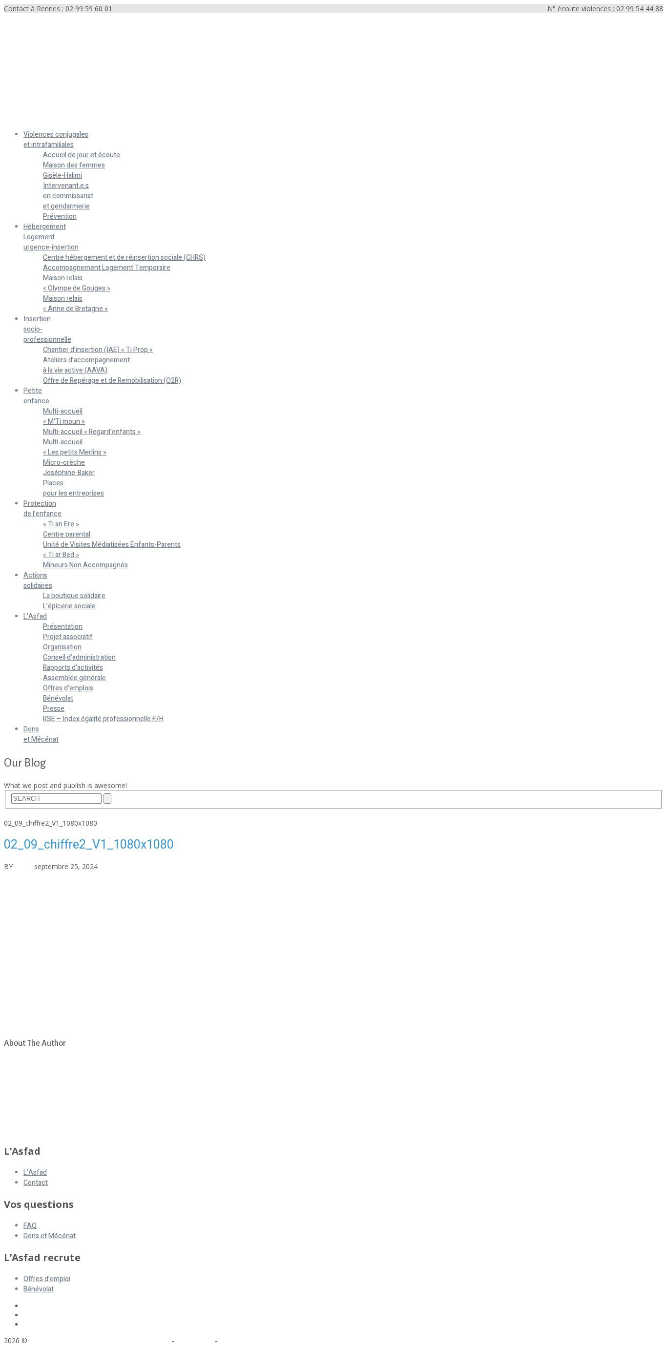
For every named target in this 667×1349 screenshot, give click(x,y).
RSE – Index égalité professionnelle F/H (103, 719)
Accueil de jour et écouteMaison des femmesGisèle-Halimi (81, 165)
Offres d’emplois (68, 688)
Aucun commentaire (132, 866)
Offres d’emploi (46, 1279)
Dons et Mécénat (41, 734)
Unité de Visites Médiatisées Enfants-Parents (112, 545)
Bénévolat (58, 698)
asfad (23, 866)
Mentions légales (143, 1340)
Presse (53, 709)
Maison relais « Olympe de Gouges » (76, 283)
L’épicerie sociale (69, 606)
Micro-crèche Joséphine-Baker (69, 467)
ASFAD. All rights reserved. (72, 1340)
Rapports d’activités (73, 668)
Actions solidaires (37, 580)
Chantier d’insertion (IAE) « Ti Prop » (98, 350)
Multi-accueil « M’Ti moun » (64, 416)
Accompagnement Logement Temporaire (106, 268)
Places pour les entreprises (73, 488)
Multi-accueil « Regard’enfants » (92, 432)
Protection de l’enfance (42, 508)
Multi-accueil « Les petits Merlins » (74, 447)
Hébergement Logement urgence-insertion (51, 237)
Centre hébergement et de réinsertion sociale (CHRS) (124, 257)
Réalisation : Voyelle (250, 1340)
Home (13, 813)
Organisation (62, 647)
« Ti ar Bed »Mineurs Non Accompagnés (85, 560)
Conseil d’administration (79, 657)
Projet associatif (68, 637)
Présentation (63, 627)
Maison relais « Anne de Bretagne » (75, 303)
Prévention (60, 216)
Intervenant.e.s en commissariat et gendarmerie (68, 196)
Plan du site (194, 1340)
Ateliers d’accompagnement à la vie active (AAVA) (86, 365)
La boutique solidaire (74, 596)
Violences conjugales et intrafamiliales (55, 139)
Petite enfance (36, 396)
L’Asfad (35, 616)
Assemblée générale (74, 678)
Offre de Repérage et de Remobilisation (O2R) (112, 380)
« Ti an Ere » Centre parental (66, 529)
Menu (13, 118)
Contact (35, 1183)
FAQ (30, 1226)
